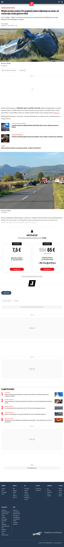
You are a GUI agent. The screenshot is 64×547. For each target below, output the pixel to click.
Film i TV (49, 490)
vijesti (3, 485)
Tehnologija (26, 488)
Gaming (26, 499)
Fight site (15, 495)
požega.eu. (56, 113)
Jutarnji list (4, 510)
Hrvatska (3, 488)
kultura (49, 485)
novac (38, 485)
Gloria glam (4, 524)
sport (14, 485)
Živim (3, 527)
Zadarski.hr (4, 529)
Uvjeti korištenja (16, 512)
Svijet (3, 490)
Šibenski (3, 531)
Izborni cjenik (15, 515)
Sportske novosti (5, 513)
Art (48, 488)
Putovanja (26, 495)
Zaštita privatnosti (16, 513)
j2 (25, 485)
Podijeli (21, 70)
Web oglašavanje (16, 517)
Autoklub (3, 517)
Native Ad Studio (5, 535)
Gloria (3, 522)
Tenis (14, 494)
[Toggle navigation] (2, 2)
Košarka (14, 492)
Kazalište (49, 495)
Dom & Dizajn (4, 519)
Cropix (3, 533)
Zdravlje (26, 492)
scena (61, 485)
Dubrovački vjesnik (5, 526)
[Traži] (62, 2)
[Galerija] (32, 45)
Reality (60, 495)
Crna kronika (4, 492)
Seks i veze (26, 494)
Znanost (26, 490)
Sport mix (15, 497)
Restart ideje (38, 490)
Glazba (48, 494)
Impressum (15, 510)
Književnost (49, 492)
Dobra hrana (4, 520)
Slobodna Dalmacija (6, 512)
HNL (14, 488)
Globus (3, 515)
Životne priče (27, 497)
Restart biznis (38, 488)
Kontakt (14, 520)
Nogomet (15, 490)
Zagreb (3, 494)
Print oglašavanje (16, 519)
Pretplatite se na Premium (53, 533)
